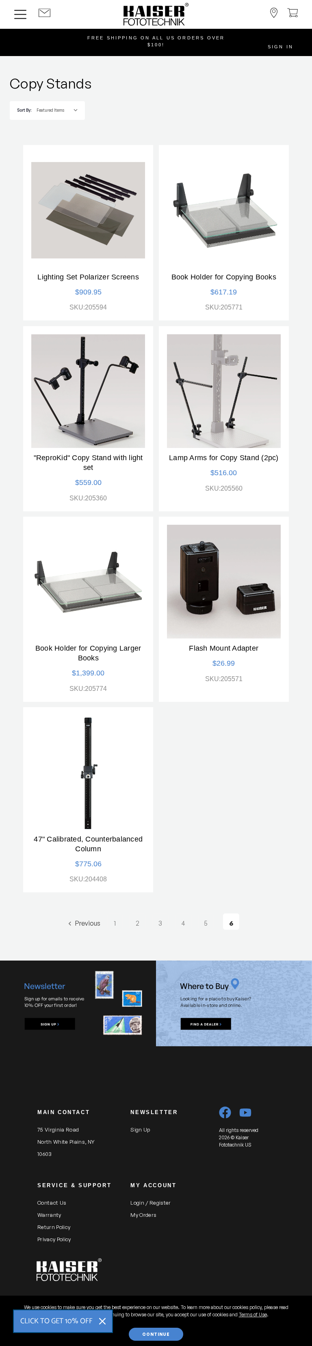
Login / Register (150, 1202)
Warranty (49, 1215)
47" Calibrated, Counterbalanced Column (88, 844)
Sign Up (140, 1129)
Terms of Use (253, 1314)
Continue (156, 1334)
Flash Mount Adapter (223, 648)
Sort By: (24, 110)
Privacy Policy (54, 1239)
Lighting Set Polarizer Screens (88, 277)
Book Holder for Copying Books (223, 277)
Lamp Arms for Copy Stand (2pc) (224, 458)
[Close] (102, 1321)
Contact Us (51, 1202)
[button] (50, 1024)
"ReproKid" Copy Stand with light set (88, 463)
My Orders (143, 1215)
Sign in (280, 46)
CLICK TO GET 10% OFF (56, 1321)
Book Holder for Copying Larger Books (88, 653)
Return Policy (53, 1227)
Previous (87, 923)
